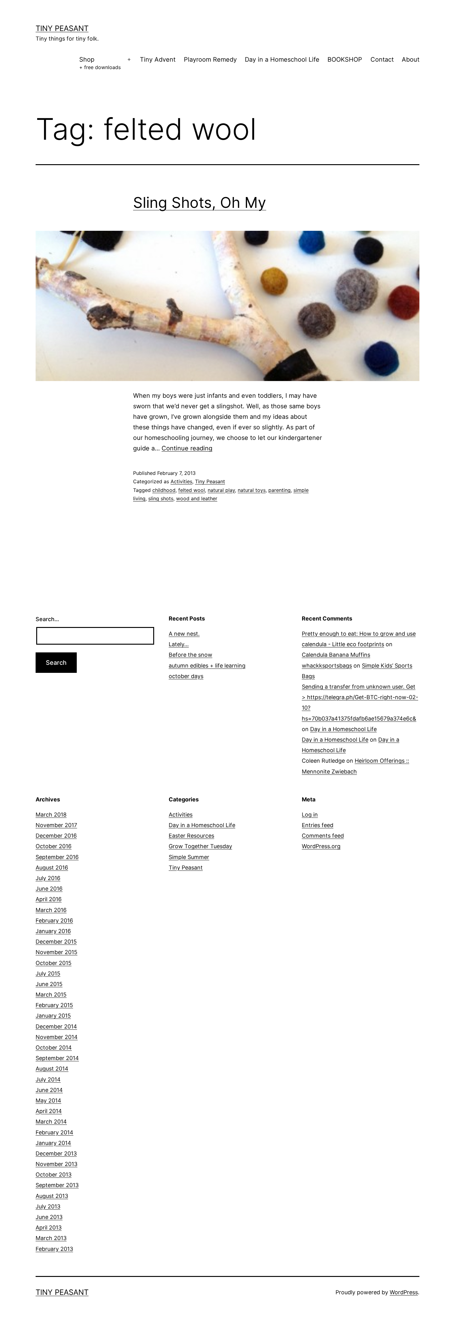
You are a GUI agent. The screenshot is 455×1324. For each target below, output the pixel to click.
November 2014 (57, 1037)
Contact (382, 59)
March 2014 (51, 1121)
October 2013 (54, 1174)
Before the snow (190, 654)
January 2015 (53, 1015)
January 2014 (53, 1143)
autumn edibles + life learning (207, 665)
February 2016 (54, 920)
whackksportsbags (327, 665)
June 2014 (49, 1090)
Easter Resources (191, 835)
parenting (279, 490)
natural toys (252, 490)
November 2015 (56, 952)
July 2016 (48, 878)
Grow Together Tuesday (200, 846)
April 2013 (49, 1227)
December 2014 (56, 1026)
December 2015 (56, 941)
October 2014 (54, 1047)
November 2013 (56, 1164)
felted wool (191, 490)
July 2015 (48, 973)
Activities (181, 481)
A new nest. (184, 633)
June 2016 (49, 888)
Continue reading (187, 448)
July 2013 (48, 1206)
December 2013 (56, 1153)
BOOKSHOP (344, 59)
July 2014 (48, 1079)
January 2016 (53, 931)
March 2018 (51, 814)
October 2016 (54, 846)
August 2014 (52, 1068)
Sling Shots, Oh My (199, 202)
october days (186, 676)
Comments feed (323, 835)
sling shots (160, 498)
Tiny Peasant (62, 28)
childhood (164, 490)
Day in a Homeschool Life (282, 59)
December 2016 (56, 835)
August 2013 (52, 1196)
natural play (221, 490)
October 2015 (54, 963)
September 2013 (57, 1185)
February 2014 (54, 1132)
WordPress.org (321, 846)
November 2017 (56, 825)
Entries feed (317, 825)
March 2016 (51, 910)
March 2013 (51, 1238)
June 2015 (49, 984)
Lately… (179, 644)
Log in (310, 814)
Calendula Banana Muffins (336, 654)
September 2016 (57, 857)
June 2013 (49, 1217)
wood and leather (196, 498)
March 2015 (51, 994)
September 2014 (57, 1058)
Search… (47, 619)
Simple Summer (189, 857)
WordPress (404, 1292)
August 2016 (52, 867)
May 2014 (48, 1100)
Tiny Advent (158, 59)
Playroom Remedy (210, 59)
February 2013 (54, 1249)
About (410, 59)
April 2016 (49, 899)
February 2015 (54, 1005)
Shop (100, 63)
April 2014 (49, 1111)
